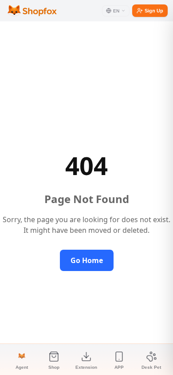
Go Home (87, 260)
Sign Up (154, 10)
